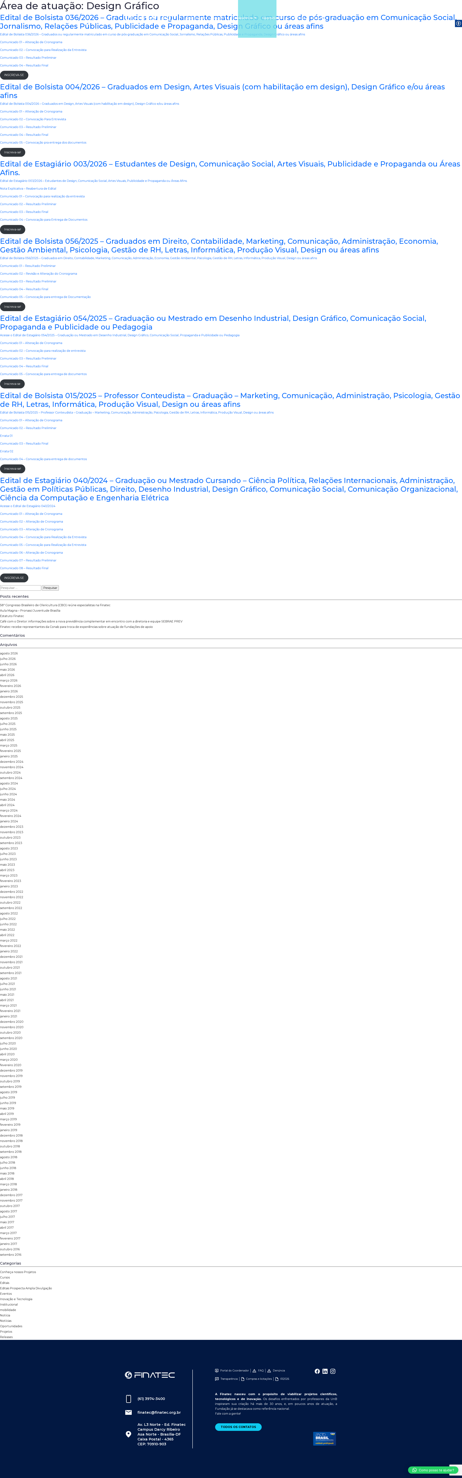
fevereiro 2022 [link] (10, 946)
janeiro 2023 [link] (9, 886)
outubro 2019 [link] (10, 1081)
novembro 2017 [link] (11, 1200)
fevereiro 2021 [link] (10, 1011)
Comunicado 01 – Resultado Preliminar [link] (28, 266)
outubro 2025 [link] (10, 707)
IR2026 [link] (284, 1378)
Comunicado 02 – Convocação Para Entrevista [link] (33, 119)
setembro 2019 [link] (10, 1087)
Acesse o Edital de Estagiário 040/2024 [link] (27, 506)
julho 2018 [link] (7, 1162)
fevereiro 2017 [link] (10, 1238)
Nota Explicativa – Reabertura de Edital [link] (28, 188)
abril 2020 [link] (7, 1054)
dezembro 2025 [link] (11, 696)
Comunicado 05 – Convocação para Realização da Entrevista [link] (43, 545)
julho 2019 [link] (7, 1097)
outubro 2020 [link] (10, 1032)
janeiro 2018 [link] (8, 1189)
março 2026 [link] (8, 680)
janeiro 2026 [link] (9, 691)
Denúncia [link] (279, 1370)
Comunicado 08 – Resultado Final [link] (24, 568)
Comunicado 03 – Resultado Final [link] (24, 212)
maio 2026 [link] (7, 669)
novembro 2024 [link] (11, 767)
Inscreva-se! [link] (12, 152)
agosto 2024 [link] (9, 783)
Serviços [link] (216, 18)
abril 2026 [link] (7, 675)
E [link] (1, 412)
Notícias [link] (300, 18)
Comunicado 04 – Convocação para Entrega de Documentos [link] (43, 219)
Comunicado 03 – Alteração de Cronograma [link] (31, 529)
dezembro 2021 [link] (11, 956)
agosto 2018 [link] (8, 1157)
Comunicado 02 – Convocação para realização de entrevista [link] (43, 350)
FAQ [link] (261, 1370)
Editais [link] (4, 1283)
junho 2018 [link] (8, 1168)
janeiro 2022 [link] (9, 951)
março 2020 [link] (9, 1059)
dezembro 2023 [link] (11, 826)
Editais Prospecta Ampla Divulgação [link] (26, 1288)
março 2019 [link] (8, 1119)
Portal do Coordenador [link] (234, 1370)
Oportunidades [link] (273, 18)
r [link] (55, 204)
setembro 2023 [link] (11, 843)
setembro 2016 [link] (10, 1254)
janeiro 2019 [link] (8, 1130)
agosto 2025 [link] (9, 718)
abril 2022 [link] (7, 935)
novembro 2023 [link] (11, 832)
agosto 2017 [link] (8, 1211)
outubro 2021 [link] (10, 967)
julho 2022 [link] (8, 919)
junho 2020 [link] (8, 1049)
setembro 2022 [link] (11, 908)
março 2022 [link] (9, 940)
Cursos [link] (5, 1277)
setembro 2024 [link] (11, 778)
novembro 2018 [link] (11, 1141)
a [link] (54, 204)
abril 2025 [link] (7, 740)
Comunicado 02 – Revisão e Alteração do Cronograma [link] (38, 273)
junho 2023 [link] (8, 859)
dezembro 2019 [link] (11, 1070)
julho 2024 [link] (8, 789)
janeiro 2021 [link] (8, 1016)
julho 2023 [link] (8, 854)
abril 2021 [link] (7, 1000)
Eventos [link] (6, 1293)
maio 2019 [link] (7, 1108)
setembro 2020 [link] (11, 1038)
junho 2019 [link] (8, 1103)
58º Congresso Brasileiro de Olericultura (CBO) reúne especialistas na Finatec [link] (55, 605)
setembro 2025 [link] (11, 713)
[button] (433, 1470)
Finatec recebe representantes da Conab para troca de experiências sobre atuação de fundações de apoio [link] (76, 627)
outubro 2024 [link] (10, 772)
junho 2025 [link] (8, 729)
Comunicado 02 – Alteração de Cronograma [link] (31, 521)
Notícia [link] (5, 1315)
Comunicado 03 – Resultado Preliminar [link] (28, 57)
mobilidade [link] (8, 1310)
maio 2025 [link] (7, 734)
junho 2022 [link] (8, 924)
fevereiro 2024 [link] (10, 816)
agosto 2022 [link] (9, 913)
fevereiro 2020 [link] (10, 1065)
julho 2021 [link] (7, 984)
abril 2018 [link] (7, 1179)
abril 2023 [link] (7, 870)
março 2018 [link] (8, 1184)
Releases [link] (6, 1337)
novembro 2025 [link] (11, 702)
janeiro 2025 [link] (9, 756)
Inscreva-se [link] (12, 384)
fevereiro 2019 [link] (10, 1124)
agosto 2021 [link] (8, 978)
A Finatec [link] (194, 18)
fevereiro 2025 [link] (10, 751)
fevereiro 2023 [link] (10, 881)
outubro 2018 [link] (10, 1146)
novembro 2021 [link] (11, 962)
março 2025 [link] (8, 745)
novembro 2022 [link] (11, 897)
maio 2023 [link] (7, 864)
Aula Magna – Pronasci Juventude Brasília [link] (30, 610)
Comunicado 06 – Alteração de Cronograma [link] (31, 552)
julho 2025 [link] (8, 724)
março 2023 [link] (9, 875)
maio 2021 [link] (7, 994)
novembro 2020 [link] (11, 1027)
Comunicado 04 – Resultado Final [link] (24, 65)
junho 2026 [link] (8, 664)
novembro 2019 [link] (11, 1076)
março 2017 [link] (8, 1233)
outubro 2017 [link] (10, 1206)
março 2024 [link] (9, 810)
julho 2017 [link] (7, 1217)
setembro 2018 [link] (11, 1152)
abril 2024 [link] (7, 805)
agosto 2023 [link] (9, 848)
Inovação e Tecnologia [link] (16, 1299)
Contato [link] (318, 18)
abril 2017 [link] (7, 1227)
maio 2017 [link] (7, 1222)
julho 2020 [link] (8, 1043)
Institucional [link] (9, 1304)
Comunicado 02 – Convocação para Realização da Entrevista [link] (43, 50)
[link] (150, 18)
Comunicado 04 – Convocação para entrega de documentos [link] (43, 459)
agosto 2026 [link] (9, 653)
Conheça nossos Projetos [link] (18, 1272)
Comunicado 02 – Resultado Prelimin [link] (27, 204)
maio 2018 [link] (7, 1173)
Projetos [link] (6, 1331)
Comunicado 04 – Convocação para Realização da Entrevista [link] (43, 537)
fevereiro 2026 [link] (10, 686)
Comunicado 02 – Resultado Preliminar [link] (28, 428)
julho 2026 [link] (8, 659)
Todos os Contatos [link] (238, 1427)
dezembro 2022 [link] (11, 891)
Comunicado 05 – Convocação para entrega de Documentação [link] (45, 297)
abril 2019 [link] (7, 1114)
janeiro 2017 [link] (8, 1244)
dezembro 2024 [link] (11, 761)
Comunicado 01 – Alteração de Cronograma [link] (31, 42)
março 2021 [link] (8, 1005)
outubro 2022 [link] (10, 902)
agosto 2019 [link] (8, 1092)
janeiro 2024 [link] (9, 821)
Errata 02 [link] (6, 451)
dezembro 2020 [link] (11, 1021)
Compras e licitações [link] (259, 1378)
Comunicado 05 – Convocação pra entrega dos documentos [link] (43, 142)
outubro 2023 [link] (10, 837)
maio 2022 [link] (7, 929)
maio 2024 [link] (7, 799)
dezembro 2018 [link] (11, 1135)
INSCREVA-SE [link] (14, 75)
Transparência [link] (242, 18)
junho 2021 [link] (8, 989)
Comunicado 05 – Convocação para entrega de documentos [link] (43, 374)
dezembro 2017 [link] (11, 1195)
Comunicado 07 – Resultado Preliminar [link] (28, 560)
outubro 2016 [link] (10, 1249)
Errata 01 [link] (6, 436)
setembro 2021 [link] (10, 973)
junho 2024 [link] (8, 794)
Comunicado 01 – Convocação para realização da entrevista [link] (42, 196)
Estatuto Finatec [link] (12, 616)
